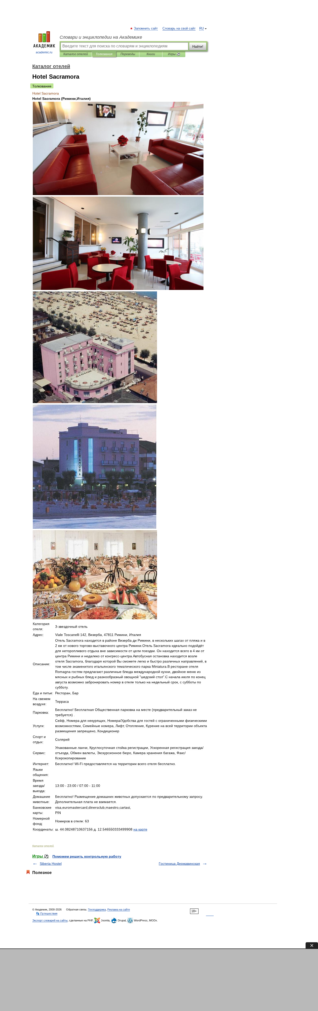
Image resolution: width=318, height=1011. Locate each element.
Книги (151, 54)
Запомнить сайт (146, 28)
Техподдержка (97, 909)
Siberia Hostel (51, 864)
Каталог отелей (75, 54)
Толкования (104, 54)
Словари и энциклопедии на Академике (101, 37)
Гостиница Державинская (179, 864)
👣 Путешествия (46, 913)
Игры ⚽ (174, 54)
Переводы (127, 54)
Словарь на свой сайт (179, 28)
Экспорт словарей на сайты (50, 920)
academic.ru (44, 52)
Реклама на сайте (118, 909)
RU (201, 28)
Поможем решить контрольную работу (86, 856)
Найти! (197, 46)
